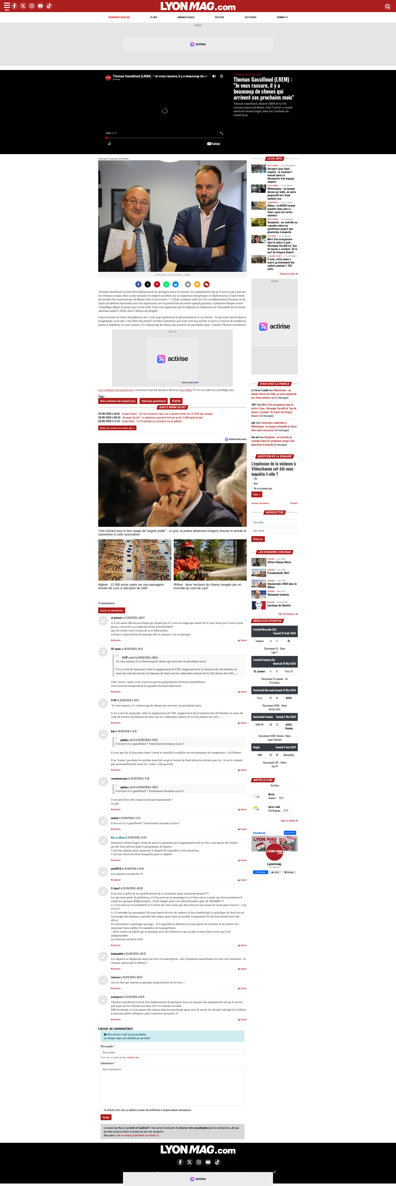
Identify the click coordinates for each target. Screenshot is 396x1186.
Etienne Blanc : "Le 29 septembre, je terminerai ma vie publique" (152, 421)
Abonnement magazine (119, 17)
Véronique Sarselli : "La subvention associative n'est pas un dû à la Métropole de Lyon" (163, 417)
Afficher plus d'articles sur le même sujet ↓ (117, 428)
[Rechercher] (387, 7)
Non (255, 483)
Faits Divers (250, 17)
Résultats (294, 503)
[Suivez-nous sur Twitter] (188, 1164)
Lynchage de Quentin (279, 605)
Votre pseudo (107, 1046)
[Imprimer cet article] (188, 284)
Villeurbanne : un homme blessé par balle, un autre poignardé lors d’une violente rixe (281, 193)
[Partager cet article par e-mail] (197, 284)
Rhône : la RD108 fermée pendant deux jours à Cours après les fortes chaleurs (281, 210)
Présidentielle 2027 (278, 573)
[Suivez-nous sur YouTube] (207, 1164)
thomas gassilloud (154, 401)
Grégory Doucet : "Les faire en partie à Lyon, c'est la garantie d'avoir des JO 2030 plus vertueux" (167, 414)
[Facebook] (13, 6)
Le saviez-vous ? (274, 256)
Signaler (243, 640)
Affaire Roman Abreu (279, 562)
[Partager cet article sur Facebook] (138, 284)
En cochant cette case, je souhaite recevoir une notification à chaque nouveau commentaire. (147, 1110)
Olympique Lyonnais (278, 594)
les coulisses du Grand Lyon (118, 401)
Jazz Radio (185, 390)
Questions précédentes (260, 503)
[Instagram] (31, 6)
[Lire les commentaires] (206, 284)
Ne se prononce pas (262, 488)
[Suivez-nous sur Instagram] (198, 1164)
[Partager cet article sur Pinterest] (157, 284)
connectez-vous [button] (133, 1057)
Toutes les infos (287, 274)
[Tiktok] (48, 6)
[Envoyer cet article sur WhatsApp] (166, 284)
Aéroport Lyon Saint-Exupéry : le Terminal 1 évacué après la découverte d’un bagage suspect (280, 175)
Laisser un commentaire (111, 610)
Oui (255, 478)
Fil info (153, 17)
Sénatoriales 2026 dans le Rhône (282, 585)
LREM (177, 401)
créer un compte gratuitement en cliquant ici (137, 1135)
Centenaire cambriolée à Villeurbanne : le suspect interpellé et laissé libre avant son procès (274, 426)
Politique (219, 17)
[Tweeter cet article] (148, 284)
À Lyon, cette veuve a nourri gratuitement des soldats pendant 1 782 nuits (281, 264)
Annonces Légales (186, 17)
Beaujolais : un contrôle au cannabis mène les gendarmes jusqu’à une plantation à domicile (282, 227)
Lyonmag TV (282, 17)
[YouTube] (39, 6)
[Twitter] (22, 6)
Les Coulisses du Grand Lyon (247, 74)
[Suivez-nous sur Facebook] (274, 853)
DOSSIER (270, 559)
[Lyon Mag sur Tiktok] (216, 1164)
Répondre (117, 640)
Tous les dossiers (286, 614)
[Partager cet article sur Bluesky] (175, 284)
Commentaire (108, 1063)
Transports (273, 203)
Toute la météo (287, 820)
